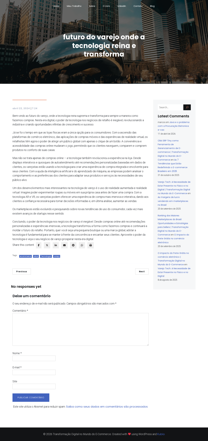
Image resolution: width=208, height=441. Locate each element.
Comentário (20, 310)
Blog (152, 6)
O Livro (106, 6)
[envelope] (64, 245)
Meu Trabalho (74, 6)
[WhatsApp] (82, 245)
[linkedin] (56, 245)
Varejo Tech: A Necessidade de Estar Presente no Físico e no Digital (174, 272)
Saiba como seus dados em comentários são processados (107, 406)
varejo (57, 256)
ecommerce (25, 256)
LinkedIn (122, 6)
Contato (138, 6)
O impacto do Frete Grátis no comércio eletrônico (173, 238)
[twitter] (47, 245)
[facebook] (38, 245)
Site (14, 381)
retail (36, 256)
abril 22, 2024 (21, 108)
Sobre (92, 6)
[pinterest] (73, 245)
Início (56, 6)
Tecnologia (46, 256)
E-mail (16, 367)
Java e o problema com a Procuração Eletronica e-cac (173, 126)
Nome (17, 353)
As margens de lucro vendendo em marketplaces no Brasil (173, 201)
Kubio (161, 434)
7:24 (34, 108)
